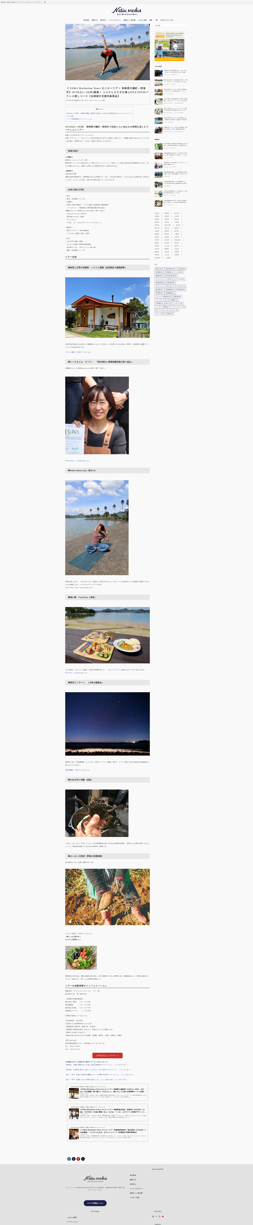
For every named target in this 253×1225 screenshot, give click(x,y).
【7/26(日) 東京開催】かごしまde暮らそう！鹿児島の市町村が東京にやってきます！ (175, 191)
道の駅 (159, 289)
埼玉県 (167, 222)
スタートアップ (162, 286)
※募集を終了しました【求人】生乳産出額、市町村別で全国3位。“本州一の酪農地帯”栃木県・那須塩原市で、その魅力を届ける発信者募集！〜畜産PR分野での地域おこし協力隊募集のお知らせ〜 (175, 128)
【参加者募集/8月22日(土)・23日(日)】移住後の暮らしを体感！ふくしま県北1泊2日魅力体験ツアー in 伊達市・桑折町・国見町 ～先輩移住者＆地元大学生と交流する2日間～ (176, 201)
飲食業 (171, 282)
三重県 (176, 234)
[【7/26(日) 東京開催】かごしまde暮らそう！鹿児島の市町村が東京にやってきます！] (159, 194)
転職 (159, 275)
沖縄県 (168, 258)
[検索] (46, 2)
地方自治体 (171, 275)
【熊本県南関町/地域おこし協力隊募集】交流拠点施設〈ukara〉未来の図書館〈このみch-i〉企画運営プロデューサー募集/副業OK (176, 173)
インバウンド (162, 300)
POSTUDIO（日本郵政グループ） (172, 74)
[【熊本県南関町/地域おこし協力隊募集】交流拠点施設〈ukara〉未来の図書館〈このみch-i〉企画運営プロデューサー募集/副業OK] (159, 175)
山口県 (167, 246)
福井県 (176, 228)
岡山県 (176, 243)
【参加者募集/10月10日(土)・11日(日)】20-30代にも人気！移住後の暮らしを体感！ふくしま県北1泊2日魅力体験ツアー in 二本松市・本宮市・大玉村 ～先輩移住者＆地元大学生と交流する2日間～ (175, 154)
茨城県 (167, 219)
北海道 (157, 213)
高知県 (176, 249)
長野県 (167, 231)
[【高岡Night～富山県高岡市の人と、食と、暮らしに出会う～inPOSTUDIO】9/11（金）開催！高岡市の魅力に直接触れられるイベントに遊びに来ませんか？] (159, 73)
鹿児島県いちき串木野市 (170, 147)
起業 (182, 269)
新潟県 (178, 225)
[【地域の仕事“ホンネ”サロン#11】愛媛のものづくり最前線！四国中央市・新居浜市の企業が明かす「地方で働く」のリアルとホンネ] (159, 120)
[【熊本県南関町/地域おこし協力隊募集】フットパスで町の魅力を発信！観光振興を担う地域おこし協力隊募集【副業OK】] (159, 184)
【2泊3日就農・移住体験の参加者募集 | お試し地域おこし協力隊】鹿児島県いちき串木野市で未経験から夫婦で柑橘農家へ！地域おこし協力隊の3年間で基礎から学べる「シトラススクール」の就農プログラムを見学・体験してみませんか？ (175, 144)
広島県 (157, 246)
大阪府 (176, 237)
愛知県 (167, 234)
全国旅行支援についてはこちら (76, 1015)
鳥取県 (157, 243)
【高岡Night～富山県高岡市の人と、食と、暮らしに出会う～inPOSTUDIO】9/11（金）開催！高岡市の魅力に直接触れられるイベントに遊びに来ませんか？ (175, 71)
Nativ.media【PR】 (169, 157)
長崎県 (176, 252)
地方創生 (171, 269)
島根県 (167, 243)
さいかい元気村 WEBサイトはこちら (79, 933)
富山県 (157, 228)
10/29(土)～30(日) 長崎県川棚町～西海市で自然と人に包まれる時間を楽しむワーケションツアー (99, 113)
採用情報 (170, 293)
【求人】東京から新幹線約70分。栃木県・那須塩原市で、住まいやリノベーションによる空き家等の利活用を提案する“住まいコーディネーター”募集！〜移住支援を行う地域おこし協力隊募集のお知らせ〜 (176, 100)
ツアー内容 (70, 116)
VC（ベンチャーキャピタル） (167, 310)
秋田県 (167, 216)
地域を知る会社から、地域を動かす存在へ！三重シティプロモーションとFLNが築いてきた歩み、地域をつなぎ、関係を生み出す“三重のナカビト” (175, 81)
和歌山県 (177, 240)
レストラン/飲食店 (163, 296)
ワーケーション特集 (99, 100)
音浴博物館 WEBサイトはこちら (77, 770)
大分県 (167, 255)
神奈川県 (167, 225)
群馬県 (157, 222)
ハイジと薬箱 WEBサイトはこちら (78, 352)
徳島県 (176, 246)
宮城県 (157, 216)
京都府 (167, 237)
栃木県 (176, 219)
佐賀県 (167, 252)
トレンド (160, 314)
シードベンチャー (178, 307)
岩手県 (176, 213)
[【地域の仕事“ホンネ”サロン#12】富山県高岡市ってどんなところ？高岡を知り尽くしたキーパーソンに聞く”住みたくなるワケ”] (159, 92)
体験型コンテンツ (174, 272)
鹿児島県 (158, 258)
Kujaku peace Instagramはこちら (77, 460)
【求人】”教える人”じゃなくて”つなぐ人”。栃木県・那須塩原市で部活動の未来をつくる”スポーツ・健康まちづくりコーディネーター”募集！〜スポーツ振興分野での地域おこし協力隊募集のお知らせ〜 (175, 109)
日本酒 (159, 303)
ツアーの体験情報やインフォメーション (79, 119)
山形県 (176, 216)
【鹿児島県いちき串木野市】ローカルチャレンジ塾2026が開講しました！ (175, 163)
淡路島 (169, 314)
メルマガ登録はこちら (95, 1203)
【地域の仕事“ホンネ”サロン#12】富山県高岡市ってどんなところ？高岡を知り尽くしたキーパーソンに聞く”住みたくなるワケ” (175, 90)
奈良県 (167, 240)
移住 (159, 269)
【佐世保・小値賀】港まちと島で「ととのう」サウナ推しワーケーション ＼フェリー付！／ (98, 1069)
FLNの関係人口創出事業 (170, 84)
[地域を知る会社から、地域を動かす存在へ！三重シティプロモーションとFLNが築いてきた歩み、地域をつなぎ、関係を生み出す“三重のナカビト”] (159, 83)
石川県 (167, 228)
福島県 (157, 219)
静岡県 (157, 234)
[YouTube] (163, 1216)
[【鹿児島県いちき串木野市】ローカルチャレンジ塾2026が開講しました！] (159, 165)
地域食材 (160, 282)
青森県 (167, 213)
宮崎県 (176, 255)
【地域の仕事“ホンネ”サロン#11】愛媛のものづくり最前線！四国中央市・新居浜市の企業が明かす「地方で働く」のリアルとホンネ (175, 119)
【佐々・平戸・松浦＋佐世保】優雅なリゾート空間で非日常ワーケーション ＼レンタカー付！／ (100, 1074)
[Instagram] (159, 1216)
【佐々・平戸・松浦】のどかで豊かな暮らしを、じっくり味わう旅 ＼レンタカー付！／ (96, 1079)
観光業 (181, 289)
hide (101, 109)
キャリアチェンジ (163, 279)
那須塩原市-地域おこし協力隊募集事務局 (174, 103)
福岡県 (157, 252)
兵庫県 (157, 240)
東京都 (157, 225)
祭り (169, 303)
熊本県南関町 (167, 176)
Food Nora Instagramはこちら (76, 673)
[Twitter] (153, 1216)
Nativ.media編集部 (74, 100)
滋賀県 (157, 237)
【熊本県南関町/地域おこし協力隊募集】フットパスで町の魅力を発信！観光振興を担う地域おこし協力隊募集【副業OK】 (175, 182)
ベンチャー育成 (162, 307)
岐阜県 (176, 231)
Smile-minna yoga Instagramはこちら (79, 587)
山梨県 (157, 231)
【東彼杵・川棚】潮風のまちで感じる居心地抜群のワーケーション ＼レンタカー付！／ (96, 1065)
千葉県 (176, 222)
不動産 (174, 300)
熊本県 (157, 255)
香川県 (157, 249)
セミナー (179, 279)
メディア (178, 303)
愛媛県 (167, 249)
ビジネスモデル (178, 286)
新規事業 (170, 289)
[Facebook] (156, 1216)
